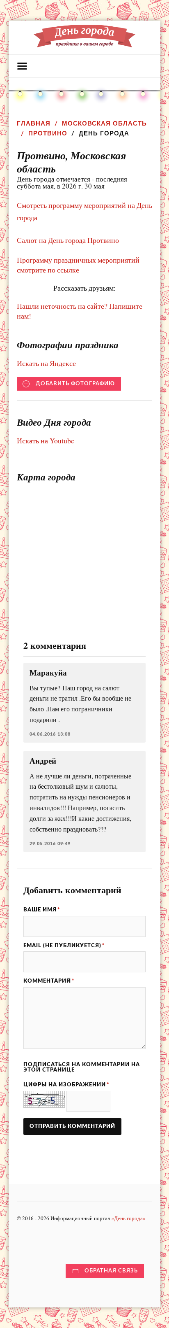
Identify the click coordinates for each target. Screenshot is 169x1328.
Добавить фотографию (75, 383)
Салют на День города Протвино (68, 240)
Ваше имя (41, 909)
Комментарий (49, 981)
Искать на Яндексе (46, 363)
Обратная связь (111, 1270)
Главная (33, 123)
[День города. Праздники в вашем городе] (85, 43)
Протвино (47, 133)
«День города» (128, 1218)
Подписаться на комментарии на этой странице (81, 1067)
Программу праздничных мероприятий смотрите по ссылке (78, 265)
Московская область (104, 123)
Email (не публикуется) (64, 945)
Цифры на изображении (66, 1084)
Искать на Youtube (45, 440)
